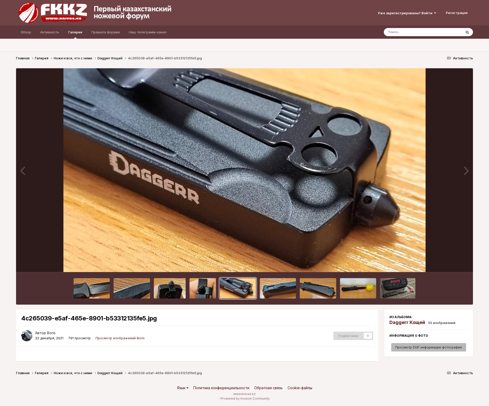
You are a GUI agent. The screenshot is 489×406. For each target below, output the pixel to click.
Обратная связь (268, 388)
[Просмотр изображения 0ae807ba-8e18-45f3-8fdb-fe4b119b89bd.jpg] (318, 288)
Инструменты (450, 263)
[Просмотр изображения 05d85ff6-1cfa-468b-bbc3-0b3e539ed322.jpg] (202, 288)
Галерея (75, 32)
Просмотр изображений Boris (120, 338)
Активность (49, 32)
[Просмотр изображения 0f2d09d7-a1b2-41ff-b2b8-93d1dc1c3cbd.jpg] (278, 288)
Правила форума (105, 32)
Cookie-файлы (300, 388)
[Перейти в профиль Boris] (26, 335)
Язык (181, 388)
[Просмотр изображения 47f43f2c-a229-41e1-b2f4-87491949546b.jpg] (170, 288)
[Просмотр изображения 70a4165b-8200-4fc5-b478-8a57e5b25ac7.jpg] (92, 288)
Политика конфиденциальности (221, 388)
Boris (51, 333)
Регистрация (457, 13)
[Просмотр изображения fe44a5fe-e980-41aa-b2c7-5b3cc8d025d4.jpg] (358, 288)
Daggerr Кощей (407, 322)
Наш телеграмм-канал (148, 32)
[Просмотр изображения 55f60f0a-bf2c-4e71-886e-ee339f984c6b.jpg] (132, 288)
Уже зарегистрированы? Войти (406, 13)
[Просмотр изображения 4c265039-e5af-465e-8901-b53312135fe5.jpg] (238, 288)
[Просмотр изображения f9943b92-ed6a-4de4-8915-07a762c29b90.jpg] (397, 288)
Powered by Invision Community (245, 398)
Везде (450, 32)
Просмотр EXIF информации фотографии (428, 347)
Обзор (26, 32)
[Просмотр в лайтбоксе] (244, 170)
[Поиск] (467, 32)
